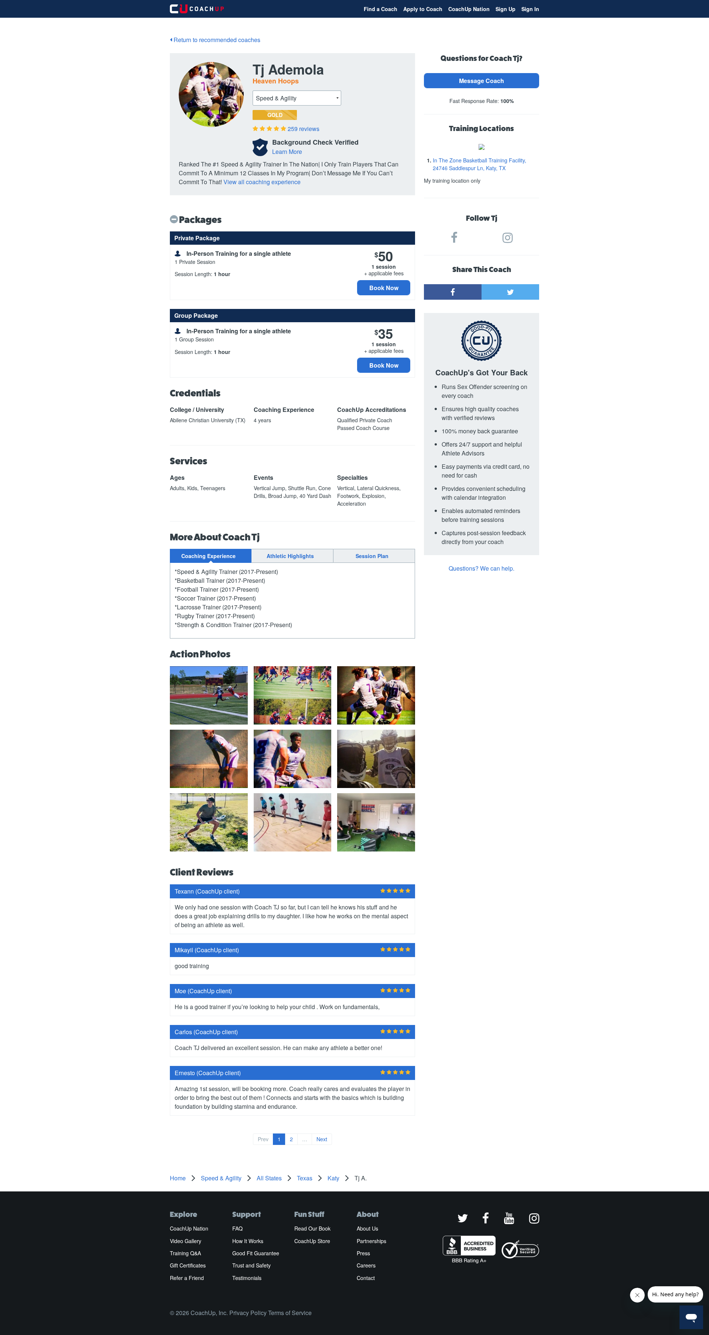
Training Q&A (185, 1253)
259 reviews (303, 128)
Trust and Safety (251, 1265)
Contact (366, 1277)
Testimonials (246, 1277)
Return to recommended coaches (216, 39)
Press (363, 1253)
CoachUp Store (312, 1241)
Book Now (383, 287)
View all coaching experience (262, 182)
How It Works (247, 1241)
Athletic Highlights (290, 556)
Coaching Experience (208, 556)
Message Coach (481, 80)
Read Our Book (312, 1228)
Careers (366, 1265)
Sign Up (506, 9)
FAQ (237, 1228)
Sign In (530, 9)
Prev (263, 1139)
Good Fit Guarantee (255, 1253)
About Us (367, 1228)
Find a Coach (380, 9)
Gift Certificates (188, 1265)
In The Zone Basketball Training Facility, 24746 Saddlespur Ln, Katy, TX (479, 164)
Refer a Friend (187, 1277)
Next (321, 1139)
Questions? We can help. (481, 568)
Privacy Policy (248, 1312)
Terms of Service (290, 1312)
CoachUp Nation (469, 9)
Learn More (287, 151)
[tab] (210, 556)
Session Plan (372, 556)
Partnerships (371, 1241)
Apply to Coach (422, 9)
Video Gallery (185, 1241)
